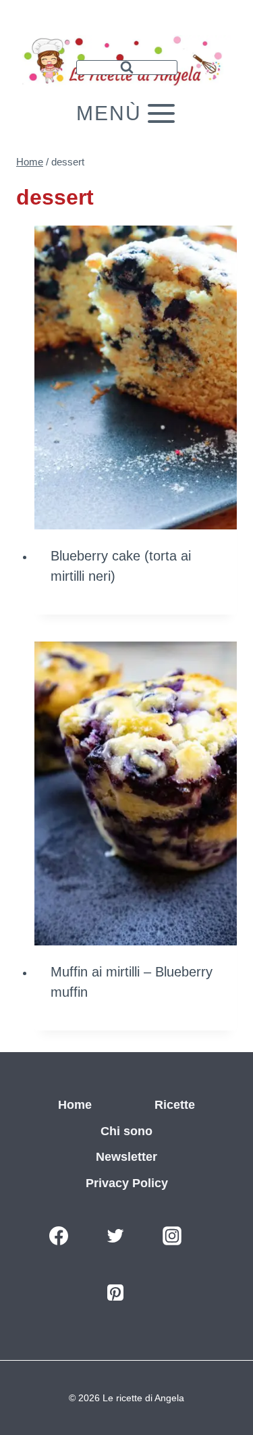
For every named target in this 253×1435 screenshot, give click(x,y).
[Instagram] (172, 1236)
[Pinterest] (115, 1292)
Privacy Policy (127, 1183)
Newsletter (126, 1157)
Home (75, 1105)
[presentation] (135, 377)
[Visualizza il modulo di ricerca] (126, 67)
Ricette (174, 1105)
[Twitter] (115, 1236)
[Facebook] (59, 1236)
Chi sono (126, 1131)
